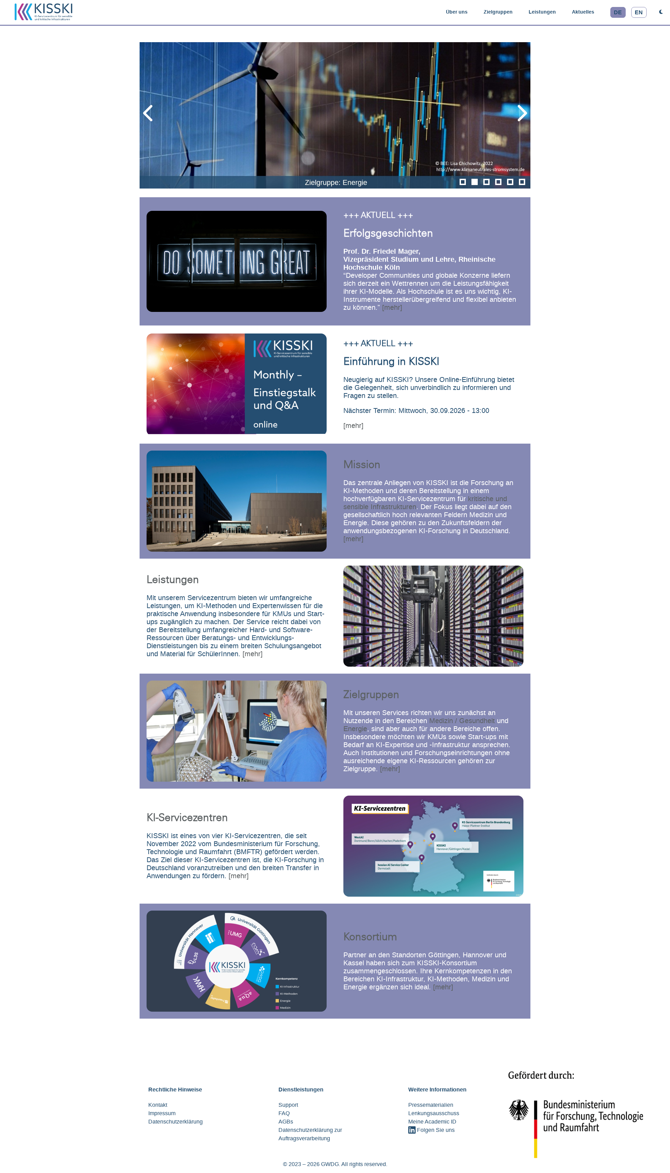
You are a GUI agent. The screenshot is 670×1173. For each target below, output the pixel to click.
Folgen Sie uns (435, 1130)
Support (288, 1105)
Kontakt (157, 1105)
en (639, 12)
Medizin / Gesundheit (462, 720)
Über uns (457, 12)
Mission (361, 465)
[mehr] (392, 307)
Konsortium (370, 938)
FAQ (284, 1113)
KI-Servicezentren (187, 818)
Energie (355, 729)
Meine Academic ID (432, 1122)
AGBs (285, 1122)
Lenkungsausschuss (433, 1113)
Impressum (162, 1113)
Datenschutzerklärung (175, 1122)
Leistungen (542, 12)
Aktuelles (583, 12)
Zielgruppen (498, 12)
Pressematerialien (430, 1105)
